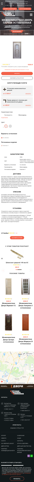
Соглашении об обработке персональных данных (16, 473)
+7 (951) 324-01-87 (9, 5)
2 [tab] (19, 269)
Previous (3, 270)
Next (30, 270)
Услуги (3, 440)
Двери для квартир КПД (24, 446)
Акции (19, 438)
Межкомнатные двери (23, 25)
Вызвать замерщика (10, 8)
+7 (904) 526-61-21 (25, 410)
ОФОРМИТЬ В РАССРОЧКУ (17, 78)
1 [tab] (17, 269)
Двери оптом (5, 446)
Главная (6, 25)
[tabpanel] (17, 258)
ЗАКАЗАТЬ (17, 73)
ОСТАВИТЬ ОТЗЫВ (17, 237)
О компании (20, 435)
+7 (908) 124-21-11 (11, 1)
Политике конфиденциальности (14, 473)
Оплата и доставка (22, 443)
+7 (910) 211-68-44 (8, 420)
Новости (3, 438)
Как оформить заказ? (7, 443)
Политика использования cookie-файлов (24, 450)
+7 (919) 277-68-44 (23, 1)
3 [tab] (21, 269)
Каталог (12, 25)
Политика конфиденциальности (8, 449)
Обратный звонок (25, 8)
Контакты (20, 440)
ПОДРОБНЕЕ (4, 117)
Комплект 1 (6, 145)
